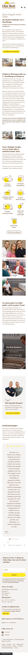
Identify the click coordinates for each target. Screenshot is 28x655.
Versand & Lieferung (6, 646)
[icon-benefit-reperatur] (20, 203)
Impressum (9, 644)
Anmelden (14, 575)
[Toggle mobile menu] (25, 7)
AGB (6, 582)
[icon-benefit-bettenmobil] (7, 204)
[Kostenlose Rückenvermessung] (20, 189)
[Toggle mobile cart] (21, 7)
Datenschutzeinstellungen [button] (7, 647)
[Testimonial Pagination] (9, 539)
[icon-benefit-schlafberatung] (7, 190)
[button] (4, 62)
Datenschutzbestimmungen (13, 582)
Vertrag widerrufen (6, 653)
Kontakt (3, 644)
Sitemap (16, 647)
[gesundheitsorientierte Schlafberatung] (20, 176)
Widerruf (14, 646)
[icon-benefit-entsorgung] (14, 218)
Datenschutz (20, 646)
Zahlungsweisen (19, 644)
